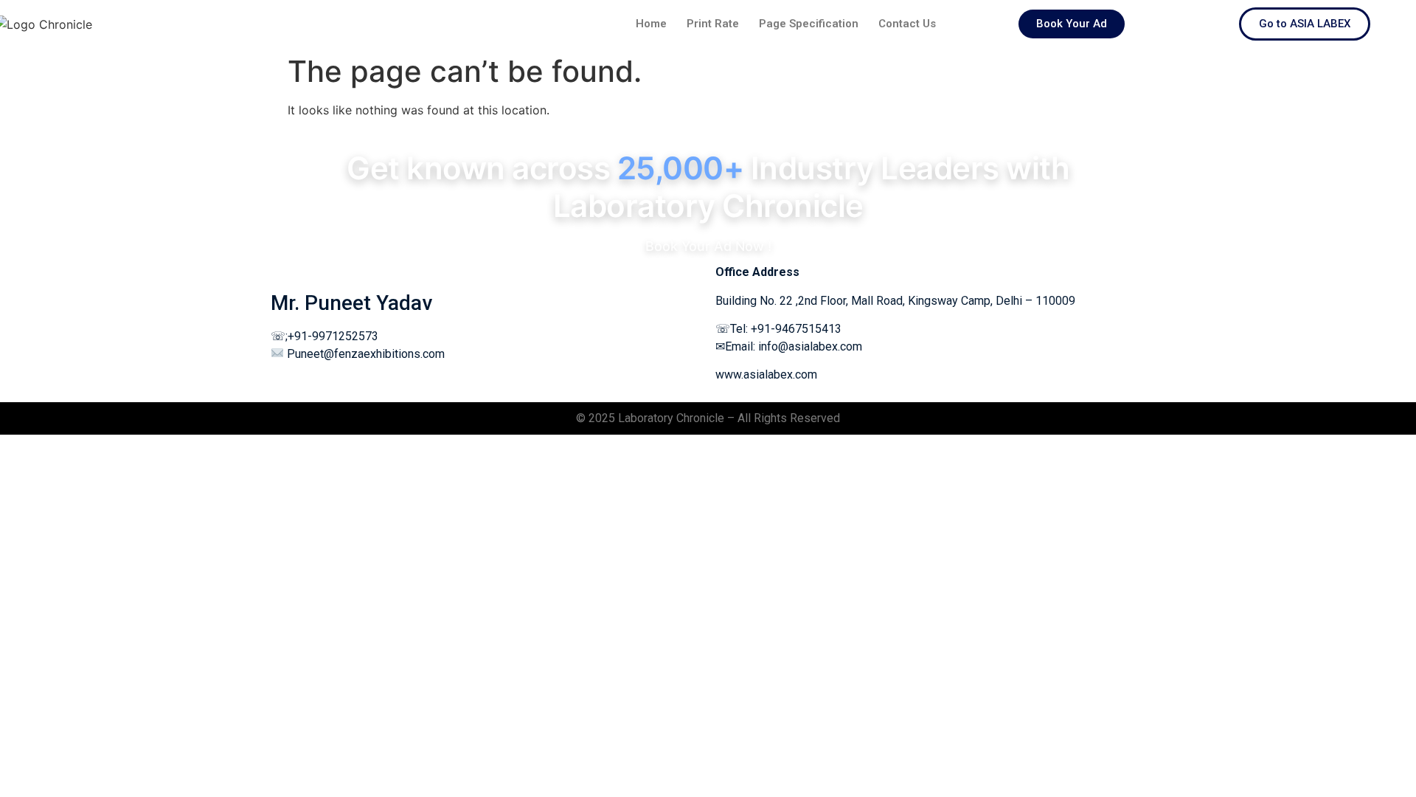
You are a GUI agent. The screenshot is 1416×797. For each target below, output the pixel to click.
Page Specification (808, 23)
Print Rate (713, 23)
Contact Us (907, 23)
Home (651, 23)
